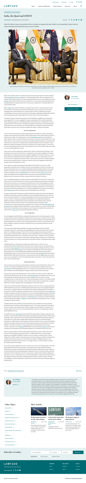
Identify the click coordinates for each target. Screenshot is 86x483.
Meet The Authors (72, 104)
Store (71, 2)
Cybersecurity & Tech (10, 420)
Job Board (64, 466)
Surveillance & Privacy (10, 441)
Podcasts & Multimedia (44, 6)
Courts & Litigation (9, 414)
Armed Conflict (8, 408)
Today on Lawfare (44, 456)
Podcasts (51, 469)
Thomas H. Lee (69, 421)
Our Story (78, 466)
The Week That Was (56, 456)
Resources (67, 6)
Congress (7, 411)
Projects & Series (57, 6)
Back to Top (78, 370)
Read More (15, 384)
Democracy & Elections (10, 424)
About (75, 6)
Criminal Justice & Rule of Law (11, 417)
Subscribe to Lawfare (73, 109)
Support (64, 2)
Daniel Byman (51, 421)
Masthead (78, 469)
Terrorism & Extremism (10, 444)
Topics (33, 6)
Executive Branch (9, 427)
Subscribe (55, 2)
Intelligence (8, 435)
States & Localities (9, 438)
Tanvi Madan (7, 20)
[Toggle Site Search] (81, 6)
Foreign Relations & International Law (12, 11)
